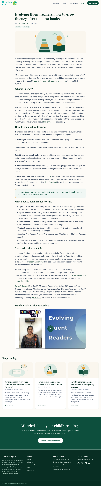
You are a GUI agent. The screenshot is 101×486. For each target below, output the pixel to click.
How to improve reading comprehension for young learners (82, 384)
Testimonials (74, 3)
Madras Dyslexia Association (61, 462)
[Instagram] (82, 463)
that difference (49, 122)
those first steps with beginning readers (49, 81)
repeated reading (78, 275)
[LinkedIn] (86, 463)
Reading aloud (51, 182)
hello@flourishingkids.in (85, 459)
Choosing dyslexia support (61, 459)
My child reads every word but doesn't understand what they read (17, 384)
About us (56, 3)
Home (29, 459)
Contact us (93, 3)
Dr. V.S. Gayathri (22, 23)
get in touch (36, 298)
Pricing (64, 3)
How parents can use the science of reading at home (50, 383)
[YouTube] (89, 463)
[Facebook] (78, 463)
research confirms (36, 262)
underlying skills (22, 281)
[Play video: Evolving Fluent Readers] (50, 329)
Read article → (10, 406)
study (48, 176)
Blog (82, 3)
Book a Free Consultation (50, 441)
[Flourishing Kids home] (9, 3)
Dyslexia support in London (61, 469)
